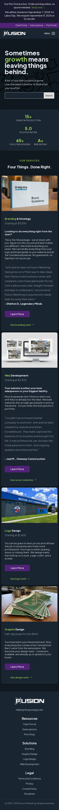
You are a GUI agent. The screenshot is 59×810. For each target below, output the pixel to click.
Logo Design (29, 758)
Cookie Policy (29, 788)
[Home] (14, 33)
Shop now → (38, 7)
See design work (19, 677)
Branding (29, 748)
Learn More (17, 314)
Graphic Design (29, 753)
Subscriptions (36, 25)
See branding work (20, 324)
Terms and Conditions (29, 778)
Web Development (29, 764)
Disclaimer (29, 793)
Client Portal (21, 25)
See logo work (18, 578)
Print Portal (51, 25)
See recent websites (21, 479)
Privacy (29, 783)
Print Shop (29, 734)
